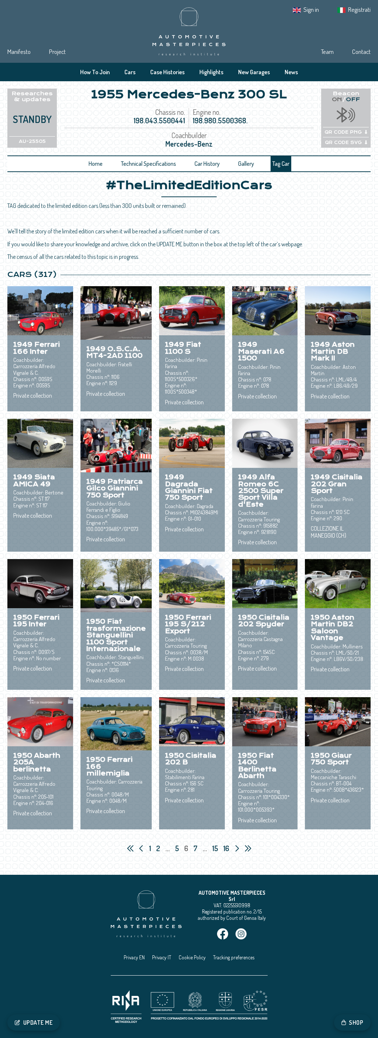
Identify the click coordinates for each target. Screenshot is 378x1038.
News (291, 72)
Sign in (311, 9)
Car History (207, 163)
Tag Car (280, 163)
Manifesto (19, 51)
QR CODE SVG (343, 142)
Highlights (211, 72)
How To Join (95, 72)
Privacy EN (134, 957)
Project (57, 51)
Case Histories (167, 72)
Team (327, 51)
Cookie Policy (192, 957)
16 (227, 848)
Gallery (246, 163)
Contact (361, 51)
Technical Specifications (148, 163)
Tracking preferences (233, 957)
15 (216, 848)
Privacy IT (161, 957)
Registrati (359, 9)
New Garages (254, 72)
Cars (129, 72)
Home (96, 163)
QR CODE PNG (343, 132)
